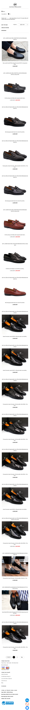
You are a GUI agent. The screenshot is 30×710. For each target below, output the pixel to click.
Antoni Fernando (4, 674)
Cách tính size (4, 680)
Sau (22, 657)
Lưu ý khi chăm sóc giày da (6, 678)
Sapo (8, 669)
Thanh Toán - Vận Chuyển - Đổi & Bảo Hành (9, 662)
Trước (8, 657)
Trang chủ (3, 18)
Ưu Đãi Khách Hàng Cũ (5, 676)
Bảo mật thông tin (4, 665)
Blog (2, 682)
